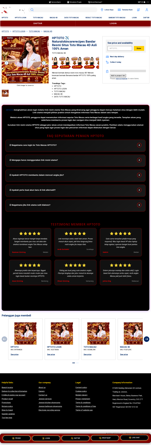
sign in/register (121, 78)
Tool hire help (7, 418)
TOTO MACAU (38, 18)
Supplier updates (8, 414)
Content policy (81, 387)
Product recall (7, 399)
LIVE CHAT (136, 438)
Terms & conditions (83, 403)
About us (42, 387)
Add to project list (118, 75)
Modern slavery (81, 395)
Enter (139, 48)
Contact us (43, 395)
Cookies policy (81, 391)
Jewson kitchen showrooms (49, 403)
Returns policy (7, 406)
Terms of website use (84, 410)
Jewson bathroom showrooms (50, 406)
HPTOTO (5, 18)
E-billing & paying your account (13, 395)
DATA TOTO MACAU (71, 18)
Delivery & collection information (14, 391)
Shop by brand (7, 410)
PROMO (18, 437)
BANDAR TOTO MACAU (117, 18)
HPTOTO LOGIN (20, 18)
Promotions (6, 403)
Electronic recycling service (49, 410)
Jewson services (45, 399)
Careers (42, 391)
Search (31, 9)
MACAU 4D (54, 18)
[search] (62, 9)
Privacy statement (83, 399)
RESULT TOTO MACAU (94, 18)
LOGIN (134, 18)
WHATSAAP (106, 438)
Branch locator (7, 387)
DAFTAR (146, 18)
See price (14, 354)
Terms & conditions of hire (86, 406)
